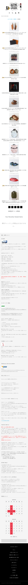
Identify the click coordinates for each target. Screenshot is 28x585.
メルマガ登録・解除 (14, 575)
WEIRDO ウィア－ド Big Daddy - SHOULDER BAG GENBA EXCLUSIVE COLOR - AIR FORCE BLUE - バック (14, 140)
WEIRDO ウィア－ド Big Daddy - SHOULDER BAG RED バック (14, 155)
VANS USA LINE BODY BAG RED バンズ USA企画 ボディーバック (15, 186)
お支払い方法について (14, 552)
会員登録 (14, 570)
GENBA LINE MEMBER (14, 577)
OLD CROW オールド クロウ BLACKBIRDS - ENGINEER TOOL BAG (14, 124)
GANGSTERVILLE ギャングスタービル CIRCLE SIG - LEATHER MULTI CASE (14, 93)
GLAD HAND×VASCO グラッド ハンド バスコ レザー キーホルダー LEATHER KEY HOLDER (15, 33)
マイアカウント (14, 567)
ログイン (14, 572)
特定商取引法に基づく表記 (14, 557)
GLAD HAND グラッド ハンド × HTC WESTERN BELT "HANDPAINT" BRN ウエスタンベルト (14, 109)
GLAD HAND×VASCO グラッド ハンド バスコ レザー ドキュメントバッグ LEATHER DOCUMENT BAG (14, 48)
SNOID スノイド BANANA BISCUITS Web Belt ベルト (14, 63)
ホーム (14, 549)
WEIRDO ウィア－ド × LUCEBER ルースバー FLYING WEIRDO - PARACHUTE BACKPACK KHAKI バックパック (14, 202)
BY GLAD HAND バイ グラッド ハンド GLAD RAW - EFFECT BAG (15, 78)
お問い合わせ (14, 562)
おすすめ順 (10, 19)
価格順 (15, 19)
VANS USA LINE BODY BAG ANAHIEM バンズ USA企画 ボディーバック (15, 171)
